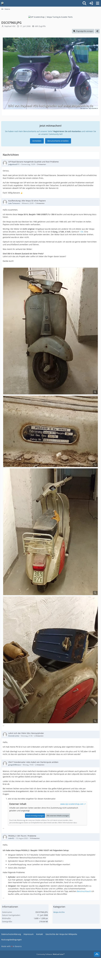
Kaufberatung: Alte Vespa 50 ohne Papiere (27, 200)
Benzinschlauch (84, 891)
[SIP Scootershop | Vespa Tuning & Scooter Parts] (50, 17)
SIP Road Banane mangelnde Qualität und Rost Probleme (33, 161)
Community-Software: (51, 954)
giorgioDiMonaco (14, 765)
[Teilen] (97, 31)
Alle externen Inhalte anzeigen (58, 815)
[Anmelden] (91, 3)
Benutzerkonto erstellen (58, 141)
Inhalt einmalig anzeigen (35, 815)
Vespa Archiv (59, 912)
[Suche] (84, 3)
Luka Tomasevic (14, 203)
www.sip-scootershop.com (72, 804)
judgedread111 (13, 164)
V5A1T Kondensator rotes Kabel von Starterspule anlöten (33, 762)
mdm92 (11, 838)
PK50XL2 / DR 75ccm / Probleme (22, 836)
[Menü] (97, 3)
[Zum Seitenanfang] (97, 954)
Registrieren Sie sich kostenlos (67, 131)
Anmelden (36, 141)
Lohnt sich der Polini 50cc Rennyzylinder (26, 733)
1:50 (81, 231)
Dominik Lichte (13, 736)
